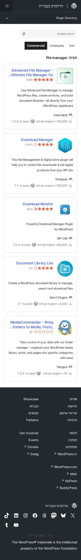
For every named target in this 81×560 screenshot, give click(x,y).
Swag (33, 454)
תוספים (34, 413)
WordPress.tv (65, 454)
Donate (31, 447)
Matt (71, 474)
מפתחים (71, 447)
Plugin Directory (66, 18)
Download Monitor (38, 204)
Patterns (32, 420)
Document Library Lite (34, 263)
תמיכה (72, 440)
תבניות (34, 406)
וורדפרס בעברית (56, 506)
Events (34, 440)
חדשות (72, 406)
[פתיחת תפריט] (6, 6)
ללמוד (73, 433)
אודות (73, 399)
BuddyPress (66, 488)
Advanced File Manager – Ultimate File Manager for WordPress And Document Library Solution (31, 72)
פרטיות (72, 420)
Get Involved (29, 433)
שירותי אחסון (68, 413)
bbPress (69, 481)
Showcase (31, 399)
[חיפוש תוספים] (24, 34)
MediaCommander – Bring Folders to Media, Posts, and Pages (31, 324)
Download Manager (37, 140)
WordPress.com (63, 467)
